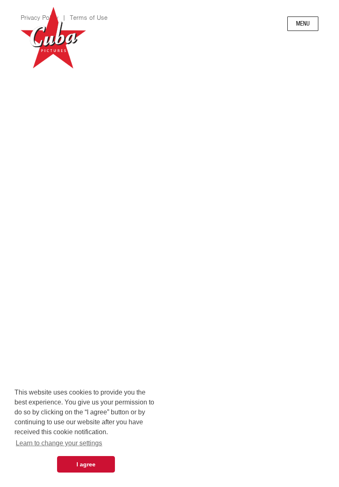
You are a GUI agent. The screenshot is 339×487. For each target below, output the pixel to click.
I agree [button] (85, 464)
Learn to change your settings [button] (59, 443)
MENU (303, 23)
